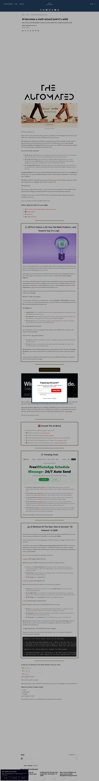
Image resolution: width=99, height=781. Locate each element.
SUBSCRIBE (56, 390)
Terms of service (43, 394)
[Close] (66, 379)
